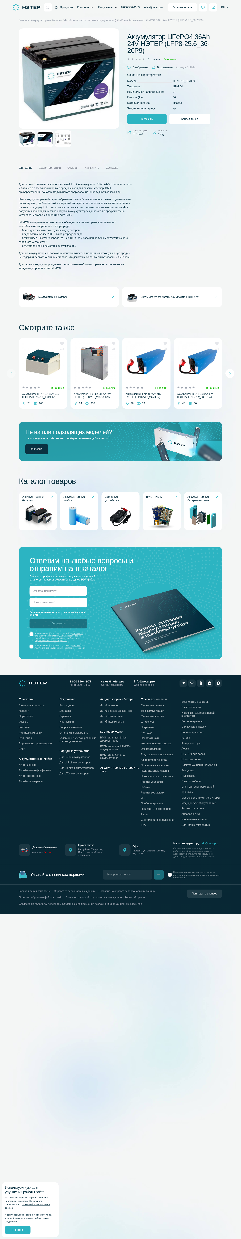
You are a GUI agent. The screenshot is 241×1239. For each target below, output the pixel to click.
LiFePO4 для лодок (193, 754)
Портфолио (26, 716)
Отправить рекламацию (74, 732)
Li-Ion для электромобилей (197, 786)
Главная (24, 20)
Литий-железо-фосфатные (35, 770)
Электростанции (191, 707)
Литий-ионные (27, 764)
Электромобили (191, 781)
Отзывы (24, 721)
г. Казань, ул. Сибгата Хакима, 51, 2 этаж (148, 852)
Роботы (145, 787)
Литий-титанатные (30, 775)
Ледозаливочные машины (157, 754)
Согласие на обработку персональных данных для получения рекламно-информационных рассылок (80, 904)
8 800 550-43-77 (130, 7)
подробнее (12, 1221)
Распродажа (67, 705)
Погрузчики (147, 727)
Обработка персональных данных (74, 891)
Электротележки (151, 749)
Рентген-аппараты (192, 808)
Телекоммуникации (152, 710)
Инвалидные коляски (194, 819)
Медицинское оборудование (198, 803)
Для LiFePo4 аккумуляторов (77, 768)
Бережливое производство (35, 743)
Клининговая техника (154, 760)
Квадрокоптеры (191, 743)
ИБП (144, 798)
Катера (185, 737)
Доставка (65, 710)
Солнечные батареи (193, 726)
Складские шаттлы (152, 716)
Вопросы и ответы (71, 727)
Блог (22, 749)
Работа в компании (30, 732)
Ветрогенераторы (192, 721)
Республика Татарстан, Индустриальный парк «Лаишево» (90, 852)
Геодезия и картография (156, 808)
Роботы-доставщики (153, 792)
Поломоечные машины (155, 765)
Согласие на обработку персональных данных (127, 891)
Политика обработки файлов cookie (40, 897)
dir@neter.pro (210, 843)
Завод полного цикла (32, 705)
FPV (143, 825)
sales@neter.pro (153, 7)
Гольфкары (188, 775)
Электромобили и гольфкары (199, 765)
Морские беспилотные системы (200, 797)
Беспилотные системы (195, 701)
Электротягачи (150, 738)
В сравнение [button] (165, 67)
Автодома (187, 770)
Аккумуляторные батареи (46, 20)
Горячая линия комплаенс (35, 891)
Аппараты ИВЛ (190, 814)
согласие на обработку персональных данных (59, 634)
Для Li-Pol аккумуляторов (75, 762)
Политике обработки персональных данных (57, 639)
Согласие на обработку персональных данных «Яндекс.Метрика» (105, 897)
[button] (62, 343)
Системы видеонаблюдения (158, 819)
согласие (76, 646)
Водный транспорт (192, 732)
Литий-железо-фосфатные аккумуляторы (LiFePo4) (95, 20)
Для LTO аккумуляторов (74, 773)
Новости (24, 710)
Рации (144, 814)
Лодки (185, 748)
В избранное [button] (140, 67)
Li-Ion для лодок (191, 759)
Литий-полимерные (31, 781)
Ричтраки (146, 732)
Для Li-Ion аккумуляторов (75, 757)
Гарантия (65, 716)
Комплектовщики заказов (156, 743)
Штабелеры (148, 721)
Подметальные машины (155, 770)
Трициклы (187, 792)
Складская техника (152, 705)
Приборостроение (152, 803)
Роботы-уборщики (152, 781)
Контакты (24, 727)
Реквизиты (25, 738)
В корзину (147, 119)
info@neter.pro (144, 681)
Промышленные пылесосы (157, 776)
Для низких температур (195, 825)
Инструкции (67, 721)
